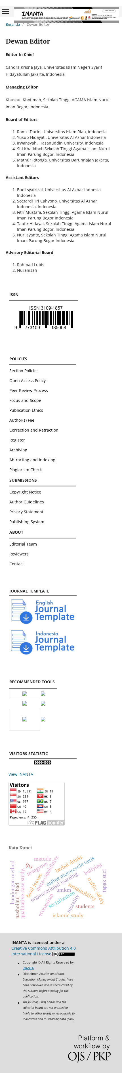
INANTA (28, 968)
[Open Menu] (5, 11)
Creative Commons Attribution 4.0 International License (43, 950)
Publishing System (26, 521)
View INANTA (21, 774)
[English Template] (42, 623)
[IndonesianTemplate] (42, 654)
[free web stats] (42, 763)
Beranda (13, 24)
